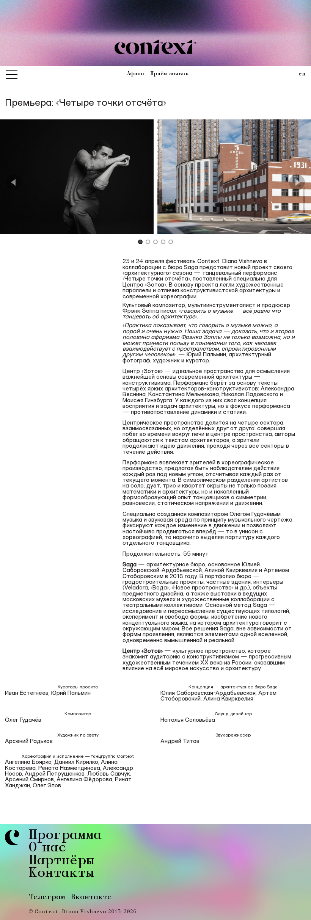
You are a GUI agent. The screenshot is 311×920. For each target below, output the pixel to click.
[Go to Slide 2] (148, 242)
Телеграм (47, 897)
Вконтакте (91, 897)
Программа (65, 836)
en (301, 74)
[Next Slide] (297, 182)
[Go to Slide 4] (163, 242)
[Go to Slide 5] (170, 242)
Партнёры (61, 861)
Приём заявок (169, 74)
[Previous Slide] (14, 182)
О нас (47, 848)
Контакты (61, 874)
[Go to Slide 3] (155, 242)
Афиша (135, 74)
